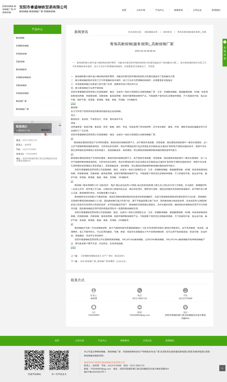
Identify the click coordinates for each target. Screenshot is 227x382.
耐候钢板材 (21, 69)
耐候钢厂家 (21, 101)
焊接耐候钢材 (22, 93)
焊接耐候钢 (21, 53)
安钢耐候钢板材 (23, 77)
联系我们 (216, 10)
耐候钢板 (20, 38)
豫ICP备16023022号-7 (95, 372)
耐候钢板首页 (151, 32)
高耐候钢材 (21, 85)
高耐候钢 (20, 61)
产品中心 (159, 10)
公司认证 (197, 10)
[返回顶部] (222, 368)
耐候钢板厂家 (22, 109)
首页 (124, 10)
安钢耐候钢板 (22, 45)
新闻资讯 (178, 10)
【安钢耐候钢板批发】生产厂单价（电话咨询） (103, 256)
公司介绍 (141, 10)
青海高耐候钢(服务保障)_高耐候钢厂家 (196, 32)
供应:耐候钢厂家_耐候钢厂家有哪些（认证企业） (104, 261)
